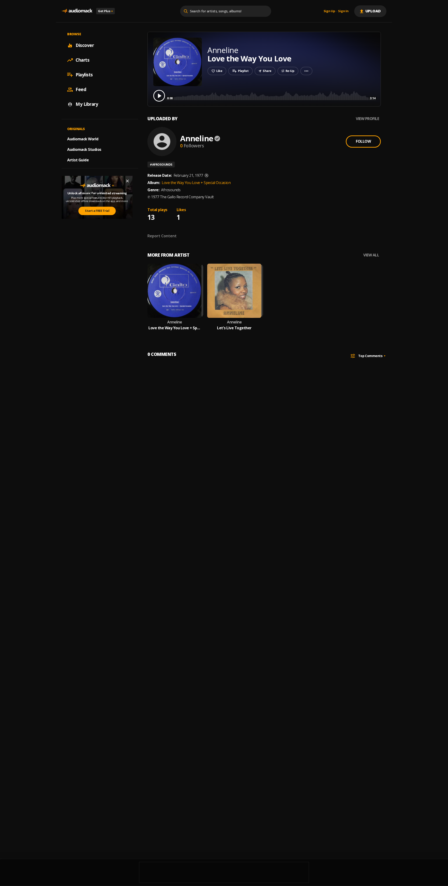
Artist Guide (78, 160)
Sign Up (329, 11)
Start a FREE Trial (97, 211)
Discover (85, 45)
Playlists (84, 75)
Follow (363, 141)
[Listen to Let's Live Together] (234, 291)
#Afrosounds (161, 164)
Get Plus (105, 11)
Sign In (343, 11)
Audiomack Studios (84, 149)
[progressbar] (271, 95)
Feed (81, 89)
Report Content (162, 235)
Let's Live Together (234, 328)
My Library (87, 104)
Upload (373, 11)
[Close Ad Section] (127, 181)
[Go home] (77, 11)
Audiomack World (82, 139)
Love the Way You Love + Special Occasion (196, 182)
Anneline (196, 138)
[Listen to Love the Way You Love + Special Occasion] (174, 291)
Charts (82, 60)
